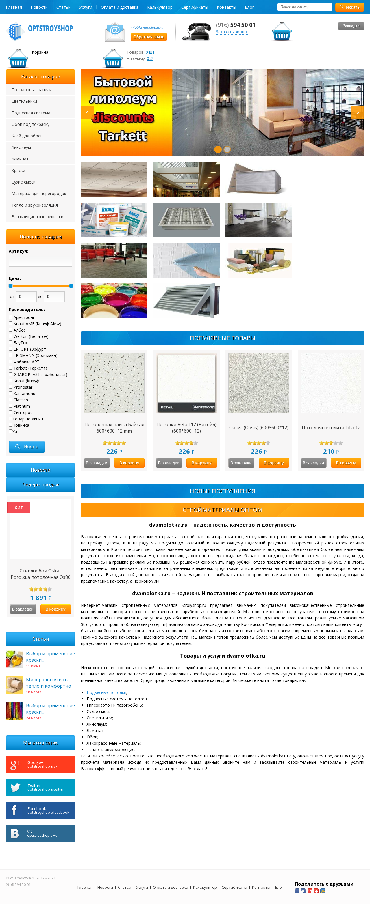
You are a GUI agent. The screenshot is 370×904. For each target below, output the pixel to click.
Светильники (24, 101)
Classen (21, 400)
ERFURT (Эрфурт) (30, 349)
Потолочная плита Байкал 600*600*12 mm (114, 427)
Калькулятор (160, 7)
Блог (249, 7)
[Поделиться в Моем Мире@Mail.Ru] (303, 890)
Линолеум (21, 147)
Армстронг (24, 317)
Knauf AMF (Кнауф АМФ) (37, 323)
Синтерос (23, 412)
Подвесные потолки (106, 692)
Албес (19, 330)
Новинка (20, 425)
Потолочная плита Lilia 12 (331, 427)
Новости (39, 7)
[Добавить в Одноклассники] (310, 890)
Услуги (85, 7)
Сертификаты (194, 7)
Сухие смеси (24, 182)
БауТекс (21, 342)
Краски (18, 170)
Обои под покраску (30, 124)
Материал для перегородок (39, 193)
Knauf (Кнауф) (27, 380)
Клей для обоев (27, 135)
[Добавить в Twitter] (316, 890)
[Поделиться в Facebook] (297, 890)
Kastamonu (24, 393)
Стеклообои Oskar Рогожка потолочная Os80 (41, 574)
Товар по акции (27, 419)
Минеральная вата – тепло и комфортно (49, 682)
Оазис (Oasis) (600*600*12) (258, 427)
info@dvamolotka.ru (147, 27)
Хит (15, 431)
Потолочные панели (32, 89)
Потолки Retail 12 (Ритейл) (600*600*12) (186, 427)
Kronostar (23, 387)
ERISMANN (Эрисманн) (36, 355)
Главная (14, 7)
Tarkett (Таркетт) (30, 368)
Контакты (226, 7)
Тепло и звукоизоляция (35, 205)
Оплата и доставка (119, 7)
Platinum (22, 406)
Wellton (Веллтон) (31, 336)
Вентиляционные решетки (37, 216)
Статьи (63, 7)
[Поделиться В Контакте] (322, 890)
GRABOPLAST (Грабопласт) (40, 374)
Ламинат (20, 159)
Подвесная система (31, 112)
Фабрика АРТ (27, 361)
